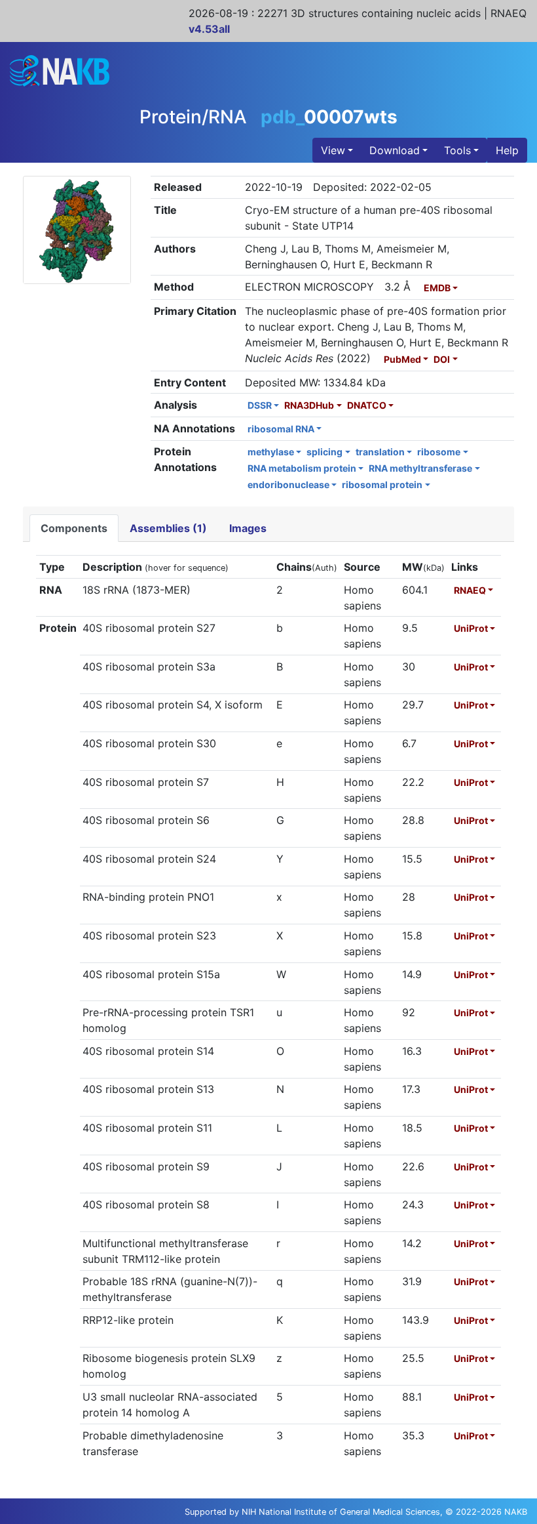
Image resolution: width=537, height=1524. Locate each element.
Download (394, 150)
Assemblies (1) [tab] (168, 528)
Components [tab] (74, 528)
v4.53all (209, 28)
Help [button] (507, 150)
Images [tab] (248, 528)
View (333, 150)
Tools (457, 150)
